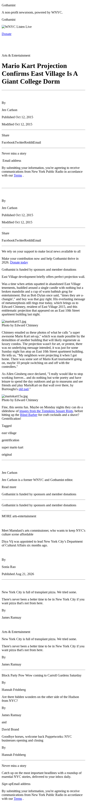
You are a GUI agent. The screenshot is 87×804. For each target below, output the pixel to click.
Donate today (19, 262)
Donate (6, 34)
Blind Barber (28, 415)
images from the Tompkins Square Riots (46, 411)
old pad (24, 389)
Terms (18, 175)
